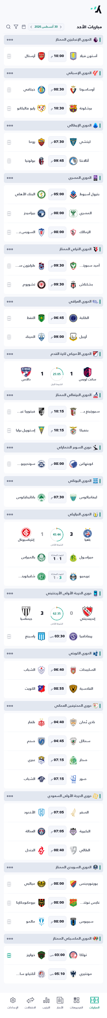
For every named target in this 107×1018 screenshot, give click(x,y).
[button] (61, 27)
